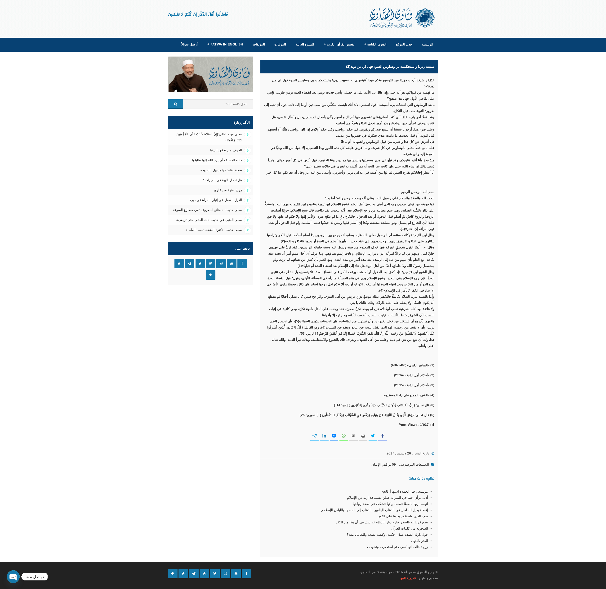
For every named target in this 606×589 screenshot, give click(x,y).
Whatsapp (179, 263)
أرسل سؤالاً (189, 44)
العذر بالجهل (419, 541)
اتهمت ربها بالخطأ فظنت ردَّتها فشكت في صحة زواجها (390, 504)
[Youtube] (236, 573)
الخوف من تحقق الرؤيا (226, 150)
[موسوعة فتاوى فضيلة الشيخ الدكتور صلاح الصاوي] (403, 18)
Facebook (242, 263)
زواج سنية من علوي (228, 190)
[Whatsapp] (183, 573)
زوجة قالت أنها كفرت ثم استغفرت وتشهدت (397, 547)
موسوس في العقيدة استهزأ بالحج (405, 491)
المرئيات (280, 44)
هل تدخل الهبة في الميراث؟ (222, 180)
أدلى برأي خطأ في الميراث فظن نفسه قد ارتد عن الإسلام (387, 497)
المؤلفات (259, 44)
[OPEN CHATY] (13, 576)
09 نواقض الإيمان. (383, 464)
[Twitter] (215, 573)
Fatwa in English (225, 44)
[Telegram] (194, 573)
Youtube (231, 263)
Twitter (210, 263)
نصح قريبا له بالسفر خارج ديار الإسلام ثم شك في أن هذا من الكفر (382, 522)
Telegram (189, 263)
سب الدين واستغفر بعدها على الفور (403, 516)
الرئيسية (427, 44)
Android (210, 275)
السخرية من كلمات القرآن (409, 528)
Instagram (221, 263)
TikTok (200, 263)
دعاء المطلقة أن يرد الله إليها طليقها (217, 160)
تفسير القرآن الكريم (339, 44)
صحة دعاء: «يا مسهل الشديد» (221, 170)
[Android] (173, 573)
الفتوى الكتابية (375, 44)
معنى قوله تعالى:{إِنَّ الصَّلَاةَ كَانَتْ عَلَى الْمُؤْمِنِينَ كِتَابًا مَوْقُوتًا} (209, 137)
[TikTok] (204, 573)
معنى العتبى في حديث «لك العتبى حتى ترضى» (209, 220)
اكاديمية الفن (408, 578)
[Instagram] (225, 573)
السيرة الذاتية (305, 44)
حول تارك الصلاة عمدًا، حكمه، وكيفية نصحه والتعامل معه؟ (387, 534)
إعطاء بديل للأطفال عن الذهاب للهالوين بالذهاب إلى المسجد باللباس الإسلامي (374, 510)
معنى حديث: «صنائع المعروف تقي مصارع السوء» (207, 210)
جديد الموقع (404, 44)
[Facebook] (246, 573)
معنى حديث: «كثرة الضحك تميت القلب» (214, 230)
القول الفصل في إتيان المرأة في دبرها (215, 200)
